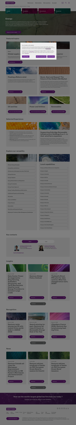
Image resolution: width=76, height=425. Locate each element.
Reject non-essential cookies (41, 56)
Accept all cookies (51, 56)
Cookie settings (25, 56)
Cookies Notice (48, 48)
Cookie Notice (27, 53)
